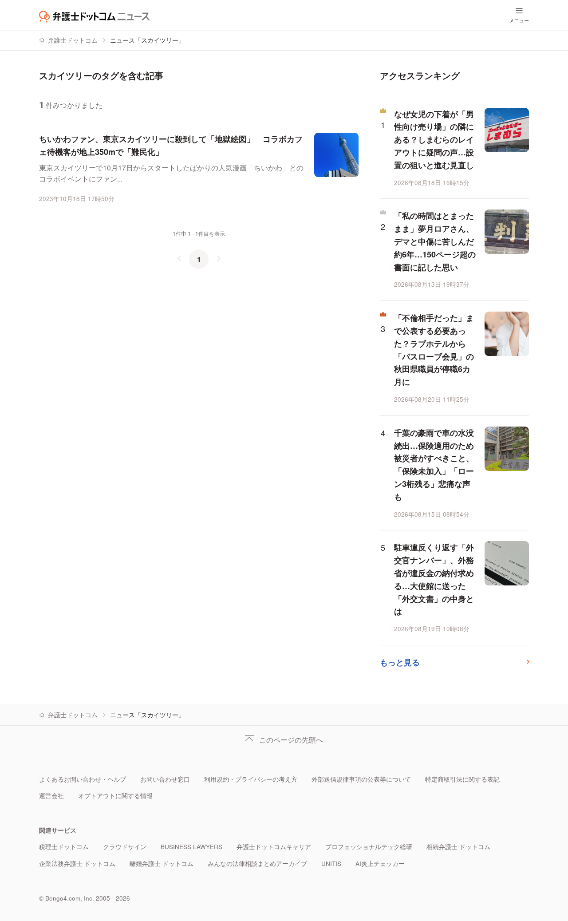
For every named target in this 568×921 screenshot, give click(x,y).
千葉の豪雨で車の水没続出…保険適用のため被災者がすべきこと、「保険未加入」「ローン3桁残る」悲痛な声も (434, 464)
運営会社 (51, 795)
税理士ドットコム (64, 846)
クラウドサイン (124, 846)
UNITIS (331, 863)
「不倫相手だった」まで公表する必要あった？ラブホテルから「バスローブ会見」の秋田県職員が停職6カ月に (434, 349)
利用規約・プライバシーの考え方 (250, 779)
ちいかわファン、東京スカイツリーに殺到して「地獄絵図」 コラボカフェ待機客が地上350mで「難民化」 (171, 145)
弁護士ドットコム (73, 40)
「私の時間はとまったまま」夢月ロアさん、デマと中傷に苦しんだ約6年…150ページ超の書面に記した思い (435, 241)
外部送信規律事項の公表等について (361, 779)
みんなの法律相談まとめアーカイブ (257, 863)
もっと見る (400, 662)
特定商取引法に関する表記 (462, 779)
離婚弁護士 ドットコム (161, 863)
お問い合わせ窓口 (165, 779)
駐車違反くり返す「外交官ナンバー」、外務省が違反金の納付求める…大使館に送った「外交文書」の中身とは (434, 579)
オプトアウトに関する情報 (115, 795)
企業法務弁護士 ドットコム (77, 863)
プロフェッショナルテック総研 (368, 846)
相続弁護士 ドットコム (458, 846)
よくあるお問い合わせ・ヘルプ (82, 779)
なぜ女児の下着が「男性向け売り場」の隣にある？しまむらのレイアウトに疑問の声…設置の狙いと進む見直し (434, 139)
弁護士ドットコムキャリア (274, 846)
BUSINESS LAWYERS (191, 846)
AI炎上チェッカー (380, 863)
